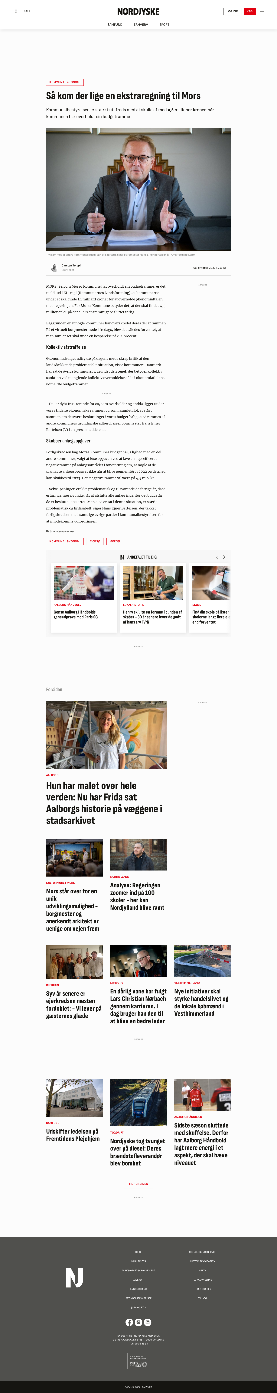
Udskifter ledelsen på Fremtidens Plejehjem (73, 1135)
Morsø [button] (95, 541)
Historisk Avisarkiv (202, 1261)
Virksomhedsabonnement (138, 1270)
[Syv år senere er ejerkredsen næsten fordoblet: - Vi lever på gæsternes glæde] (74, 962)
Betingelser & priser (138, 1298)
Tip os (138, 1252)
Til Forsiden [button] (138, 1184)
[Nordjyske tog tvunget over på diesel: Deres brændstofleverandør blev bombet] (138, 1102)
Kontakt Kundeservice (202, 1252)
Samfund (115, 25)
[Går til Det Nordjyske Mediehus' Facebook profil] (129, 1322)
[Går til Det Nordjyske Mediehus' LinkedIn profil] (148, 1322)
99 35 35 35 (141, 1343)
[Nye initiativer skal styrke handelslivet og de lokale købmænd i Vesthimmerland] (202, 961)
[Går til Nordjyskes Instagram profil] (138, 1322)
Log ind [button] (232, 11)
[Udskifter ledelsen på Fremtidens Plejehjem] (74, 1098)
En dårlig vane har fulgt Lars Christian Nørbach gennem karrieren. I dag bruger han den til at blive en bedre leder (138, 1006)
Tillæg (202, 1298)
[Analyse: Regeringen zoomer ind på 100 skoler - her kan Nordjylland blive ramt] (138, 855)
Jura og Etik (138, 1307)
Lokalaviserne (203, 1279)
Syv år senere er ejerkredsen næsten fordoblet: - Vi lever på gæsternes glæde (74, 1005)
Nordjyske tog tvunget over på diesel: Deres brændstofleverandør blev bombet (137, 1152)
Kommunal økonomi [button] (64, 82)
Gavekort (139, 1279)
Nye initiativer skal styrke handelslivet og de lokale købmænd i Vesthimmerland (201, 1003)
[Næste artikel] (224, 557)
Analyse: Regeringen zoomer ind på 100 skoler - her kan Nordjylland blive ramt (137, 896)
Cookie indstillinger (138, 1386)
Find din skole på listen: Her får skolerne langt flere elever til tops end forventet (220, 617)
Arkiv (202, 1270)
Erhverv (141, 25)
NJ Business (138, 1261)
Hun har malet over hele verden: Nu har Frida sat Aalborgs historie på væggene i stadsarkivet (104, 803)
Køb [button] (250, 11)
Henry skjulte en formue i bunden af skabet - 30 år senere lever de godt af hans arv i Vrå (152, 617)
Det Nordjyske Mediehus (144, 1335)
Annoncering (138, 1289)
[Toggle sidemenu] (262, 11)
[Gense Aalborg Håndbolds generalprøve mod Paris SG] (84, 583)
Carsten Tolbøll (71, 265)
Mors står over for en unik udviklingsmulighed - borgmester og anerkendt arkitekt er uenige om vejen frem (72, 910)
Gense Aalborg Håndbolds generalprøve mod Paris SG (76, 615)
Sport (164, 25)
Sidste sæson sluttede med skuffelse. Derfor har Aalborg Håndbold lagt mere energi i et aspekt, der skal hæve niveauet (201, 1144)
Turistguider (202, 1289)
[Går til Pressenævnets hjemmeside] (138, 1361)
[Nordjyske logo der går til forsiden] (138, 11)
